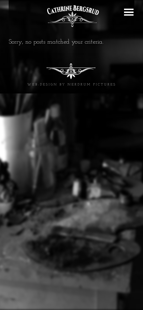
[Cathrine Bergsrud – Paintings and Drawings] (71, 16)
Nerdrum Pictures (92, 84)
